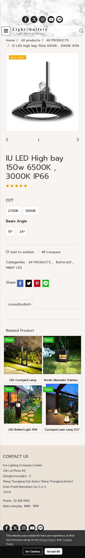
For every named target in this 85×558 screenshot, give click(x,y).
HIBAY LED (14, 267)
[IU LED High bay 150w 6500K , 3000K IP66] (42, 92)
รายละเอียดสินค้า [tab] (19, 304)
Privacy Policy (47, 539)
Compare (52, 252)
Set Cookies (32, 551)
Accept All (53, 551)
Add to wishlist (21, 252)
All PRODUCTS (40, 262)
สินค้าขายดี (64, 262)
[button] (80, 31)
